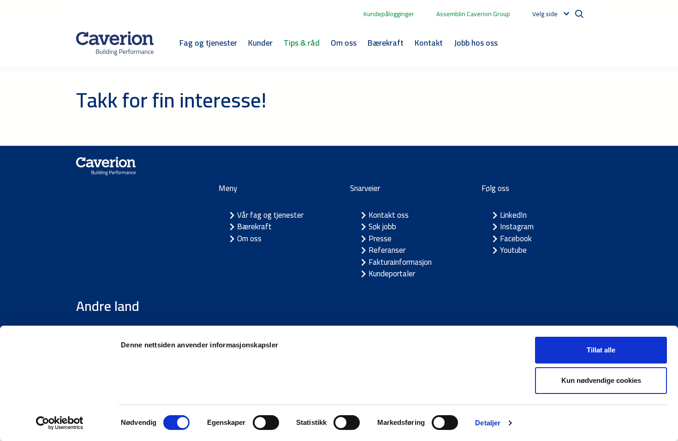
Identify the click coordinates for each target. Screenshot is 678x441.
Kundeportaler (392, 273)
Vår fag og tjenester (270, 215)
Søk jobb (382, 226)
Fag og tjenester (208, 42)
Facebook (516, 238)
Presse (380, 238)
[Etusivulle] (115, 43)
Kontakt (429, 42)
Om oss (344, 42)
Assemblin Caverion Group (473, 14)
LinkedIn (513, 215)
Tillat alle (601, 350)
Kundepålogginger (388, 14)
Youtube (513, 250)
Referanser (387, 250)
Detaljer (487, 423)
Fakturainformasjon (400, 262)
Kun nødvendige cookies (601, 380)
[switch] (266, 422)
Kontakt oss (389, 215)
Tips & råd (302, 42)
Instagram (517, 226)
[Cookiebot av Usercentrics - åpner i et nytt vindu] (59, 423)
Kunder (260, 42)
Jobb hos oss (476, 42)
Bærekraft (386, 42)
